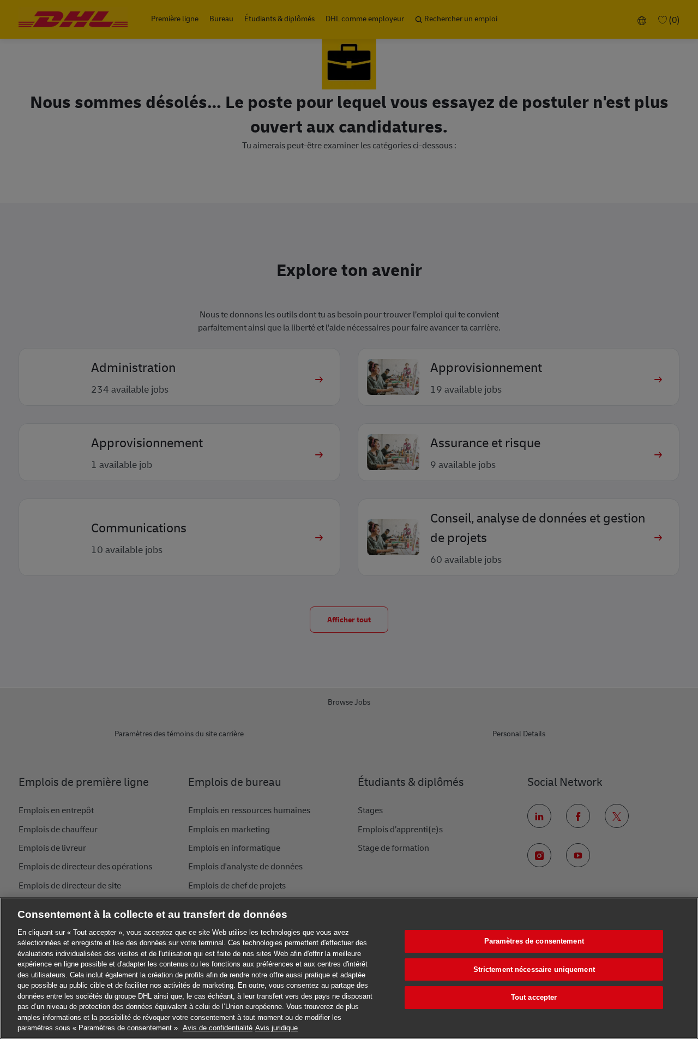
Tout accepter (534, 997)
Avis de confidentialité (217, 1028)
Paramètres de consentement (534, 941)
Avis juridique (276, 1028)
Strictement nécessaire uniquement (534, 969)
